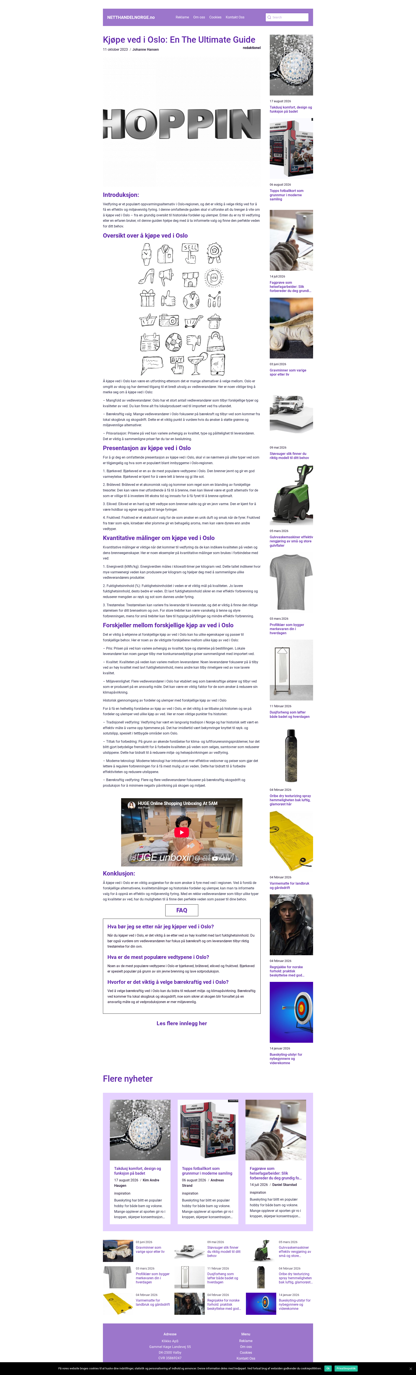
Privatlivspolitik (346, 1368)
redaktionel (252, 48)
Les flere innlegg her (182, 1023)
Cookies (215, 17)
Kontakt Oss (235, 17)
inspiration (122, 1193)
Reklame (182, 17)
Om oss (199, 17)
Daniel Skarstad (284, 1185)
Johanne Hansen (145, 49)
